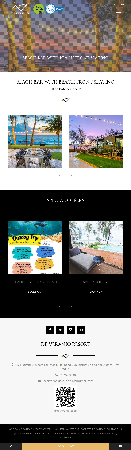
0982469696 (67, 375)
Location (98, 429)
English (111, 4)
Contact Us (114, 429)
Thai (122, 4)
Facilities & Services (66, 429)
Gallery (86, 429)
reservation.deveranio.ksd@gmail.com (67, 381)
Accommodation (20, 429)
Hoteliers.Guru (65, 437)
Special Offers (42, 429)
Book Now (65, 446)
